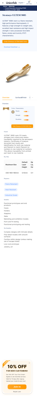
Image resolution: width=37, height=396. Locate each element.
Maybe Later (17, 391)
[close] (29, 363)
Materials (12, 6)
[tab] (5, 97)
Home (5, 6)
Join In (17, 387)
